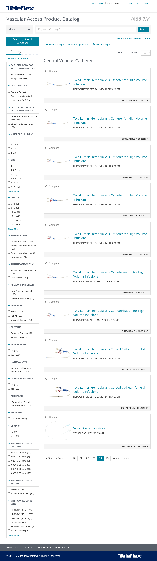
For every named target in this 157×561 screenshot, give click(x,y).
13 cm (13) (16, 220)
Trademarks (44, 547)
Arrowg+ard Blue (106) (22, 241)
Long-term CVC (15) (21, 100)
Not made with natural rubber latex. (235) (21, 370)
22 (87, 458)
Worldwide (98, 3)
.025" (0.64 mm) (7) (20, 461)
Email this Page (56, 44)
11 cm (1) (15, 212)
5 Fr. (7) (15, 174)
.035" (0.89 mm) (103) (21, 469)
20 (74, 458)
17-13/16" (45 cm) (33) (22, 514)
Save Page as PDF (80, 44)
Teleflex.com (131, 3)
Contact (146, 3)
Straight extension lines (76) (22, 125)
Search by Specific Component (23, 41)
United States (114, 3)
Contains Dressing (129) (22, 333)
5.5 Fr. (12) (16, 178)
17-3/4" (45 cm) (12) (21, 522)
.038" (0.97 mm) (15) (21, 473)
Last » (126, 458)
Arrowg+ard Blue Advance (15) (23, 247)
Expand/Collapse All (18, 58)
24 (100, 458)
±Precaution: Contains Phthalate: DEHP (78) (21, 404)
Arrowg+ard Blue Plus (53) (23, 253)
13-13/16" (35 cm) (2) (21, 510)
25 (107, 458)
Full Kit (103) (17, 316)
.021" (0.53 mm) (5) (20, 456)
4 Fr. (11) (15, 166)
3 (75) (14, 148)
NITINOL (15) (17, 489)
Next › (115, 458)
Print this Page (103, 44)
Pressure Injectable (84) (22, 298)
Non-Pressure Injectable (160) (22, 292)
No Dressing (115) (19, 337)
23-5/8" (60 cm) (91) (21, 530)
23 (94, 458)
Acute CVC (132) (19, 92)
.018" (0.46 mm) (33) (21, 452)
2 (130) (14, 144)
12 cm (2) (15, 216)
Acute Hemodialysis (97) (22, 96)
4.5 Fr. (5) (15, 170)
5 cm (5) (15, 204)
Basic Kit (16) (17, 311)
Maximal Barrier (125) (21, 320)
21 (80, 458)
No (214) (15, 432)
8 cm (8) (15, 208)
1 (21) (14, 140)
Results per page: (129, 52)
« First (49, 458)
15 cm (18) (16, 224)
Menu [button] (12, 29)
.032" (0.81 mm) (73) (21, 465)
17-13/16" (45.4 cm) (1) (22, 518)
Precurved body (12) (21, 74)
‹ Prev (59, 458)
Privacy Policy (14, 547)
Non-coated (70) (19, 257)
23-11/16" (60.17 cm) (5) (23, 526)
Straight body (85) (19, 78)
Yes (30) (15, 436)
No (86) (14, 350)
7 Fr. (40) (15, 187)
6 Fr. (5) (15, 182)
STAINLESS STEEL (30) (22, 493)
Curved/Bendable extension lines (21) (24, 118)
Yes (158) (15, 355)
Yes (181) (15, 389)
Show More (13, 191)
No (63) (14, 384)
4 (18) (14, 153)
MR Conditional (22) (20, 418)
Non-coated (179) (19, 277)
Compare (54, 71)
